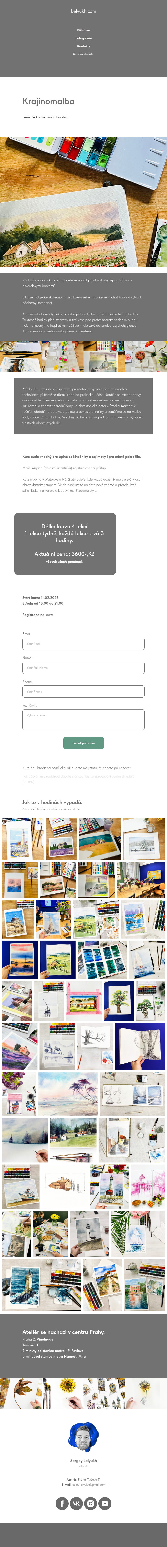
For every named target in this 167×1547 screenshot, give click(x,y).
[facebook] (62, 1503)
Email (26, 634)
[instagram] (90, 1503)
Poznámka (29, 705)
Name (27, 658)
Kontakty (83, 46)
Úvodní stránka (83, 54)
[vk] (76, 1503)
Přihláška (83, 30)
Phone (27, 682)
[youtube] (104, 1503)
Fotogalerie (84, 38)
